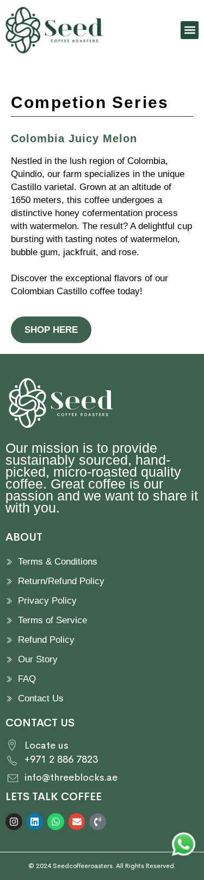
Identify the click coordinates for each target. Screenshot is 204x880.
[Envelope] (77, 821)
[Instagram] (13, 821)
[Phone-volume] (97, 821)
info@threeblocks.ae (71, 777)
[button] (190, 30)
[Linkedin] (35, 821)
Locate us (46, 745)
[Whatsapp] (55, 821)
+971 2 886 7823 (61, 759)
